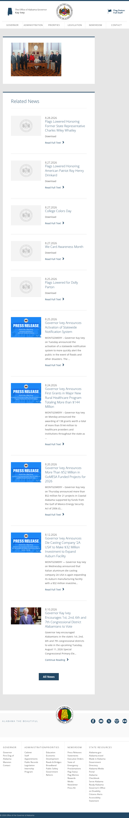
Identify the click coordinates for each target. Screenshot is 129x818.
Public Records (31, 762)
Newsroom (95, 25)
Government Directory (95, 764)
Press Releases (75, 752)
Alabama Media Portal (96, 770)
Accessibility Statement (94, 799)
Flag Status (73, 771)
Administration (33, 25)
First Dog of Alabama (8, 757)
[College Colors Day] (26, 215)
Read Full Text (53, 142)
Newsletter (73, 784)
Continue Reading (56, 659)
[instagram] (117, 722)
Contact (116, 25)
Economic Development (52, 757)
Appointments (31, 758)
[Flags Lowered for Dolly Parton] (26, 287)
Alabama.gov (95, 752)
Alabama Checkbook (94, 776)
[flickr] (124, 722)
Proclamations (74, 768)
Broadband (51, 765)
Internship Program (29, 770)
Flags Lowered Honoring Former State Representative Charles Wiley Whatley (65, 125)
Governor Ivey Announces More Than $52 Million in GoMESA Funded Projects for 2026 (65, 474)
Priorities (54, 25)
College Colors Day (58, 211)
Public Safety (52, 768)
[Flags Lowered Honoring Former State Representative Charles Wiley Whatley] (26, 125)
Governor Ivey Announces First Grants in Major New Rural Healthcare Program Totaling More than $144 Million (63, 398)
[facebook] (93, 722)
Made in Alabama (97, 758)
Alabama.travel (96, 755)
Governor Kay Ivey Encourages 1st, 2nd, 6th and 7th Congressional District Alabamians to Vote (65, 620)
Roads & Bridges (53, 762)
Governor (12, 25)
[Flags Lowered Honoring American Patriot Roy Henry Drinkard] (26, 170)
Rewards (72, 778)
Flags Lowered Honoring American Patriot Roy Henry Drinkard (64, 170)
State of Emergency (73, 764)
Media (70, 781)
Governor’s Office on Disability (97, 789)
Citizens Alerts (95, 794)
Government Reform (52, 773)
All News (49, 677)
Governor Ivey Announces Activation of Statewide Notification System (63, 327)
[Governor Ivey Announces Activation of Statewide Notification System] (26, 327)
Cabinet (28, 752)
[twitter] (109, 722)
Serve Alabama (96, 781)
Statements (73, 755)
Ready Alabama (96, 784)
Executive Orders (75, 758)
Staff (27, 755)
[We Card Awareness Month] (26, 251)
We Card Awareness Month (64, 247)
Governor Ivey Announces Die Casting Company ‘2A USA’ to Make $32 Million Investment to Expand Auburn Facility (63, 547)
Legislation (75, 25)
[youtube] (101, 722)
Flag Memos (73, 774)
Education (50, 752)
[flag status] (109, 13)
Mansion (7, 762)
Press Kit (72, 787)
